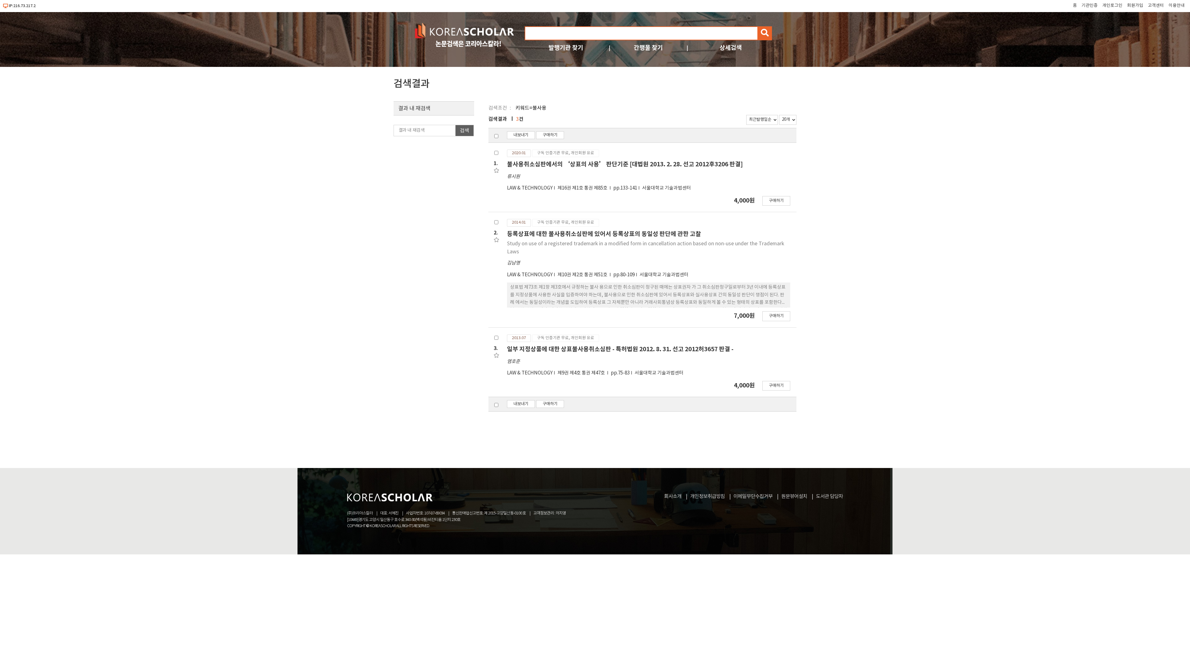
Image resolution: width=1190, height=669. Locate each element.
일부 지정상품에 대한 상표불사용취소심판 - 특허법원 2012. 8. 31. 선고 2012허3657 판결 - (620, 349)
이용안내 (1177, 5)
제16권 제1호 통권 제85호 (583, 188)
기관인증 (1090, 5)
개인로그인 (1112, 5)
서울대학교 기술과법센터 (666, 188)
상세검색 (731, 47)
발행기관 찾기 (566, 47)
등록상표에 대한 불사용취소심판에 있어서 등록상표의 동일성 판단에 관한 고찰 (604, 234)
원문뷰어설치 (794, 496)
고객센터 (1156, 5)
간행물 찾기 (648, 47)
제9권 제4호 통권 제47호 (582, 373)
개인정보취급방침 (707, 496)
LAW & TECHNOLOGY (530, 188)
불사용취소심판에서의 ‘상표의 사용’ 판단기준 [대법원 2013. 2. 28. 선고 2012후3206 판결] (625, 164)
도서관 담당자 (829, 496)
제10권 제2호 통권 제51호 (583, 275)
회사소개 (672, 496)
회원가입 (1135, 5)
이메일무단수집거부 (753, 496)
